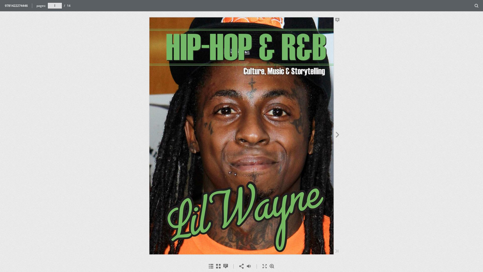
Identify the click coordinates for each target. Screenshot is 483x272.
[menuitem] (476, 5)
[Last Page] (336, 251)
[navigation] (55, 6)
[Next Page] (337, 135)
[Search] (476, 6)
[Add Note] (337, 20)
